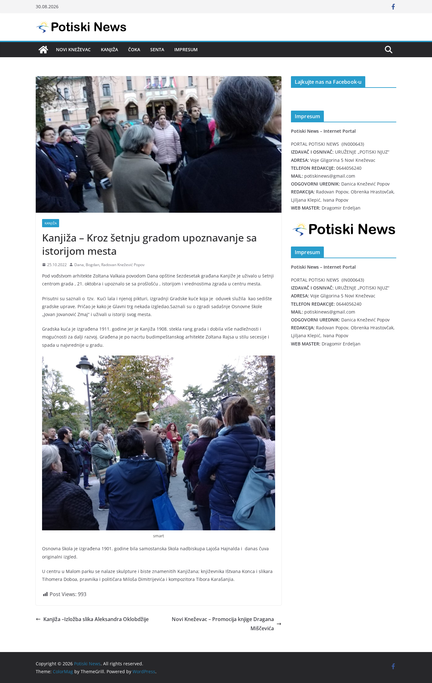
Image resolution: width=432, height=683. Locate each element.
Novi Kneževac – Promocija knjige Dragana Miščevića (223, 624)
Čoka (134, 49)
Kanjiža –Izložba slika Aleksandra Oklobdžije (96, 619)
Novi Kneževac (73, 49)
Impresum (186, 49)
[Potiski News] (43, 49)
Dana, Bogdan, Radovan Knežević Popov (109, 264)
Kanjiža (109, 49)
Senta (157, 49)
